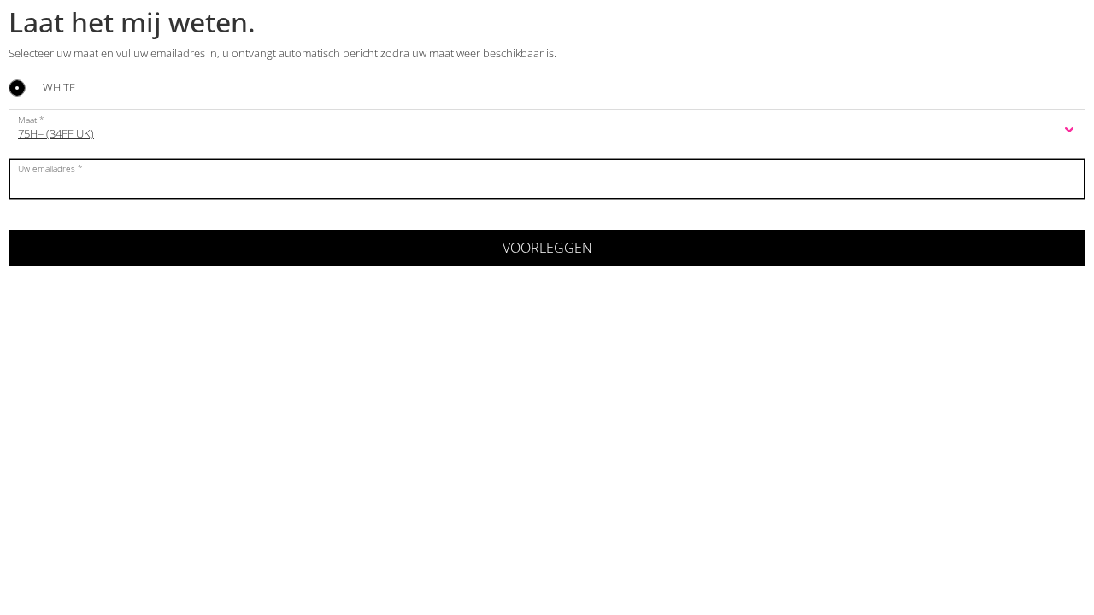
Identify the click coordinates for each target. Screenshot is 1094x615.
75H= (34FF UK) (56, 133)
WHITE (59, 88)
